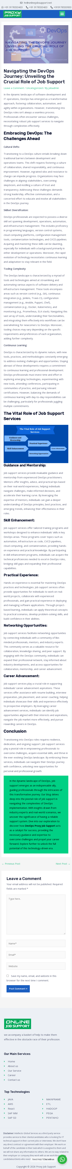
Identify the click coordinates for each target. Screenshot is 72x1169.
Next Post (63, 863)
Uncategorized (34, 88)
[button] (62, 13)
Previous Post (11, 863)
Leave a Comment (14, 88)
